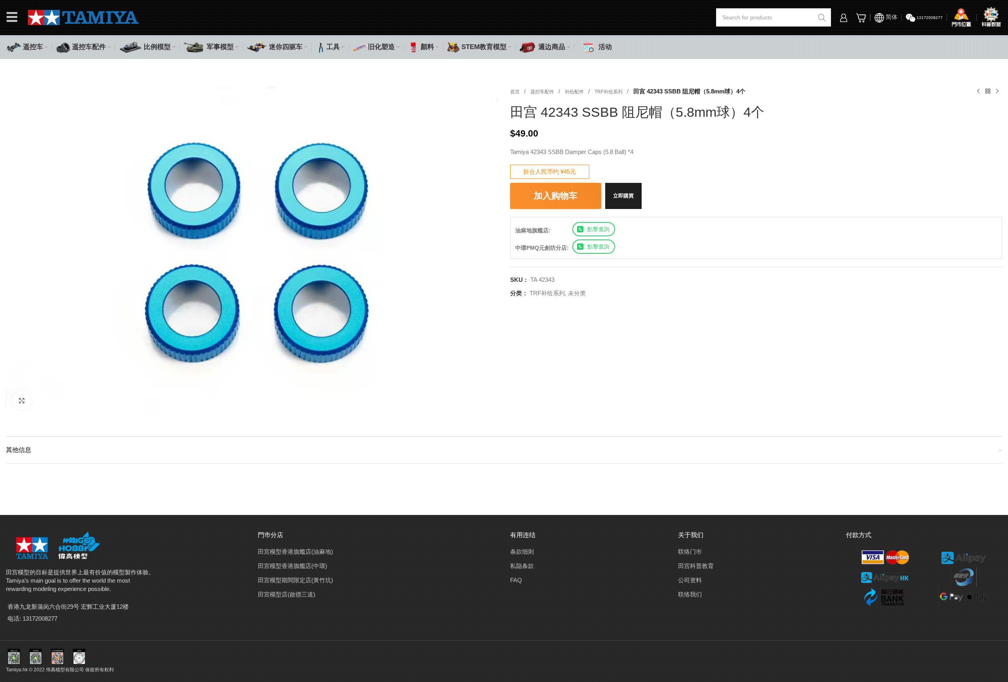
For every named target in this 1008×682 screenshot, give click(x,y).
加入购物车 (555, 196)
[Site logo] (83, 16)
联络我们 (690, 594)
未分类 (577, 293)
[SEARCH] (822, 17)
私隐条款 (522, 565)
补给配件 (575, 92)
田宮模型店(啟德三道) (286, 594)
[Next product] (997, 91)
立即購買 (623, 196)
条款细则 (522, 551)
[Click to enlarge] (22, 400)
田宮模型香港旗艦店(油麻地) (295, 551)
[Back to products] (988, 91)
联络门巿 (690, 551)
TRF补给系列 (609, 92)
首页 (515, 92)
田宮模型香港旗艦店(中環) (292, 565)
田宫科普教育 (696, 565)
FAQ (516, 580)
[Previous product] (978, 91)
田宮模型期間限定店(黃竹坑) (295, 580)
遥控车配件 (542, 92)
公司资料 (690, 580)
